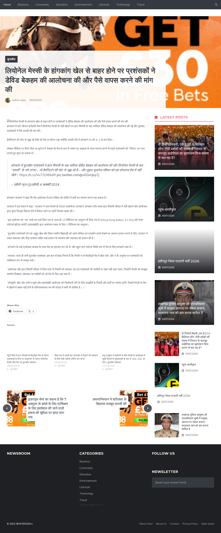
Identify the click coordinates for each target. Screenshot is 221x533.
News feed (146, 523)
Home (7, 4)
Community (42, 4)
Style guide (207, 523)
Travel (141, 4)
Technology (123, 4)
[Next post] (148, 408)
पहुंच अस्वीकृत (167, 209)
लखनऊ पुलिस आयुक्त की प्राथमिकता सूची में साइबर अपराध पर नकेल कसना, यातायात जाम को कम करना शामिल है (181, 308)
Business (23, 4)
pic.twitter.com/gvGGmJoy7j (78, 175)
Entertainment (83, 4)
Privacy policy (190, 523)
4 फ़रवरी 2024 (49, 184)
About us (161, 523)
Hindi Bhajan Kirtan (91, 504)
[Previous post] (7, 408)
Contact (174, 523)
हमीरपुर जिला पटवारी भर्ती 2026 (178, 261)
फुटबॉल (11, 59)
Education (62, 4)
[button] (216, 4)
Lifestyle (104, 4)
